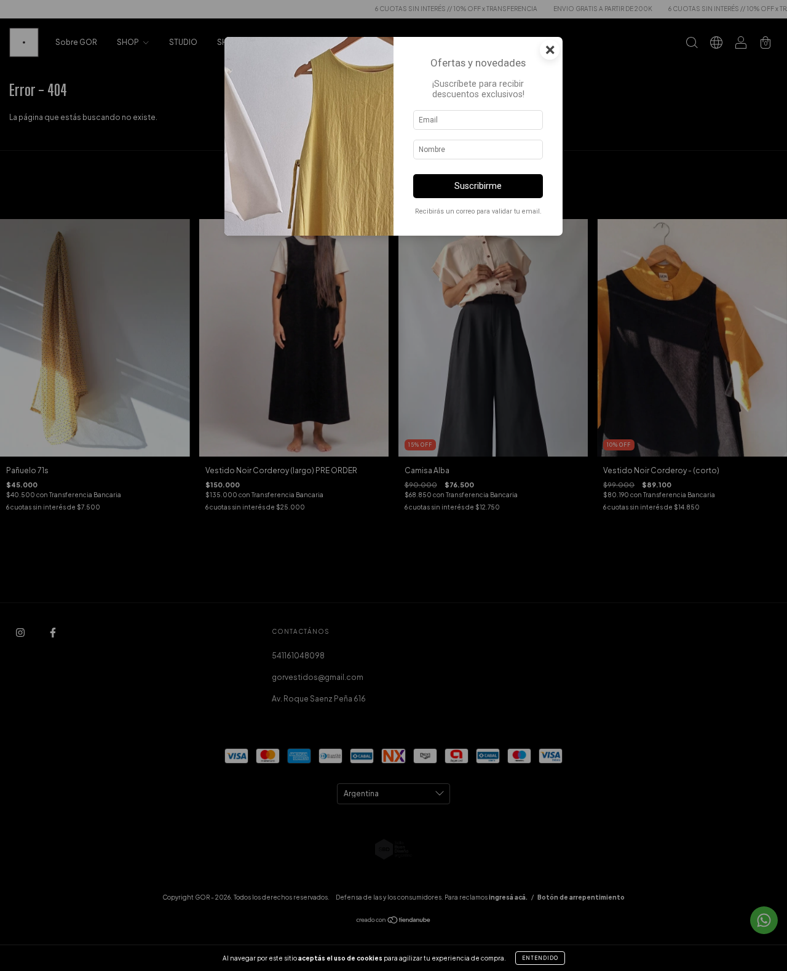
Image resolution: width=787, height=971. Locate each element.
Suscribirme (478, 186)
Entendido (540, 958)
